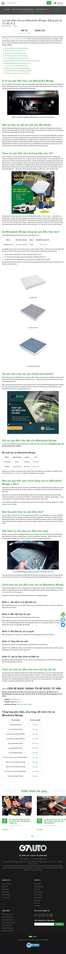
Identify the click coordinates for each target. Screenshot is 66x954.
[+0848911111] (63, 614)
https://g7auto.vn (15, 699)
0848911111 (27, 859)
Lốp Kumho (37, 889)
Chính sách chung (7, 914)
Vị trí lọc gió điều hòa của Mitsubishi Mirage (16, 48)
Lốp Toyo (36, 903)
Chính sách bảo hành (8, 917)
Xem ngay (35, 725)
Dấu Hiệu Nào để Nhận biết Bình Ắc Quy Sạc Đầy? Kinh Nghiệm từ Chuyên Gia (19, 821)
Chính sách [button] (6, 911)
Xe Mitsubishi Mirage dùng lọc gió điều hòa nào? (18, 63)
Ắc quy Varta (5, 889)
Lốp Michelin (37, 884)
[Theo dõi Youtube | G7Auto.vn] (51, 915)
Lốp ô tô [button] (37, 880)
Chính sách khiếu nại (7, 931)
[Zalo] (63, 620)
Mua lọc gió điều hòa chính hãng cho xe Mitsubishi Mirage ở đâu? (22, 61)
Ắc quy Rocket (6, 895)
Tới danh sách (43, 244)
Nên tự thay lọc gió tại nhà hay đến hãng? (16, 56)
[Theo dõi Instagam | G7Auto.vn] (47, 915)
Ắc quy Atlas (5, 892)
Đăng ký (59, 924)
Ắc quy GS (5, 886)
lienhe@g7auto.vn (42, 859)
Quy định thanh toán (7, 928)
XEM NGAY (36, 462)
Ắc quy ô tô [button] (6, 880)
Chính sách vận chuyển (8, 922)
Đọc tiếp (4, 829)
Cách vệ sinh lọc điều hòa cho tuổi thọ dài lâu (17, 73)
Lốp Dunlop (37, 900)
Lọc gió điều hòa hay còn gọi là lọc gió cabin (14, 39)
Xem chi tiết (52, 861)
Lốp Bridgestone (38, 886)
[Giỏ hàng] (55, 3)
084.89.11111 (18, 702)
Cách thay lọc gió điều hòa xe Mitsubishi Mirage (18, 71)
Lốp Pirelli (37, 905)
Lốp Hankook (38, 895)
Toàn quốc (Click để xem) (24, 704)
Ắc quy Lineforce (6, 884)
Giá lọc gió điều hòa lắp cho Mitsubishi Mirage (17, 68)
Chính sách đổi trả (7, 925)
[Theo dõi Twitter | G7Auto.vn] (39, 915)
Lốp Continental (38, 892)
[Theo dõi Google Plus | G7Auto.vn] (43, 915)
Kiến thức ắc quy (34, 791)
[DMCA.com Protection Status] (33, 936)
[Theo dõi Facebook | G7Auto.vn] (35, 915)
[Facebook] (63, 625)
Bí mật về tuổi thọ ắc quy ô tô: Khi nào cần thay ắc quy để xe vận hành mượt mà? (55, 821)
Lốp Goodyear (38, 897)
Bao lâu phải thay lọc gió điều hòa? (14, 50)
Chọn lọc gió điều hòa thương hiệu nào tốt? (16, 58)
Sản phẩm (60, 4)
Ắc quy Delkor (6, 897)
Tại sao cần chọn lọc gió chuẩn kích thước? (16, 65)
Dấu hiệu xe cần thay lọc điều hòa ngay (15, 53)
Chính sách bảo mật (7, 920)
